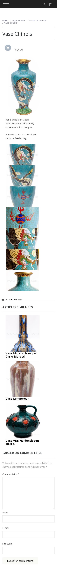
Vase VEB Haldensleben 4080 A (22, 442)
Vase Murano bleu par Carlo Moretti (21, 355)
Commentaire (10, 474)
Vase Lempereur (17, 398)
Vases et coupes (13, 299)
